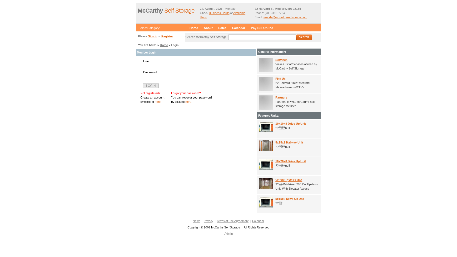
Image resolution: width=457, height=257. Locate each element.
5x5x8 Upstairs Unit (288, 180)
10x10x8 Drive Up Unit (290, 123)
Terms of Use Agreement (232, 221)
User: (146, 61)
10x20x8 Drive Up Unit (290, 161)
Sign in (152, 36)
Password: (150, 72)
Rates (222, 28)
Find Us (280, 78)
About (208, 28)
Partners (281, 97)
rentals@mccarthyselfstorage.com (285, 17)
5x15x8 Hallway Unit (289, 142)
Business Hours (219, 13)
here (158, 102)
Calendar (238, 28)
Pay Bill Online (262, 28)
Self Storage (166, 10)
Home (193, 28)
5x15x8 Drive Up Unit (289, 199)
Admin (228, 233)
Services (281, 60)
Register (167, 36)
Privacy (208, 221)
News (196, 221)
